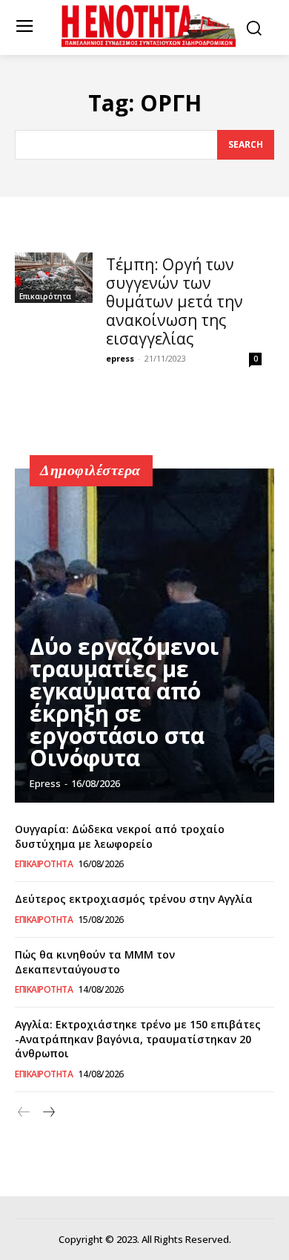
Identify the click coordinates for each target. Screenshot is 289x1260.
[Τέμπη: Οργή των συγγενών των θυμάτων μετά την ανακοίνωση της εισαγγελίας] (54, 277)
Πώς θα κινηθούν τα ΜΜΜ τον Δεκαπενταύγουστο (95, 961)
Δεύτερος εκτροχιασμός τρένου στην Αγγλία (134, 899)
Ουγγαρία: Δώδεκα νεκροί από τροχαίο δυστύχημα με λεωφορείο (120, 836)
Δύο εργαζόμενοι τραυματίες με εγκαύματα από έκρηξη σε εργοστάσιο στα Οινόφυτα (124, 702)
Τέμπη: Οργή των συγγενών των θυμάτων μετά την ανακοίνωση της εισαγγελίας (174, 301)
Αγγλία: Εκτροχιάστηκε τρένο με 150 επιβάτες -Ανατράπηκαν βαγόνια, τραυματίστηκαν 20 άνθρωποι (138, 1038)
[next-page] (48, 1112)
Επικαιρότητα (45, 296)
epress (120, 358)
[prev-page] (24, 1112)
